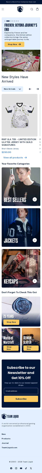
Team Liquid (28, 462)
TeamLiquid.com (9, 447)
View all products (13, 157)
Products (6, 438)
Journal (5, 443)
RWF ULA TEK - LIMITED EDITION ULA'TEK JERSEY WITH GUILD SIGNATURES (19, 142)
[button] (2, 9)
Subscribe (21, 398)
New (4, 434)
